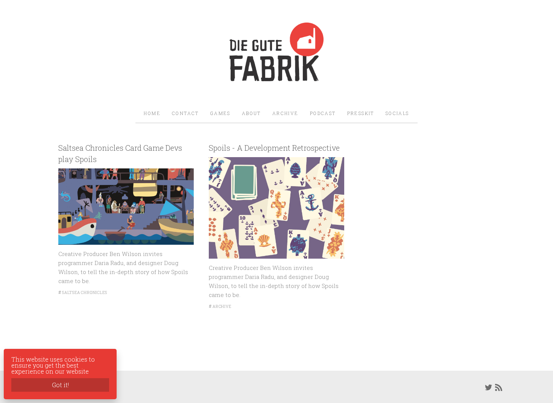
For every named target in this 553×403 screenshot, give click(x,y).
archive (222, 306)
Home (152, 113)
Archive (285, 113)
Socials (397, 113)
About (251, 113)
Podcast (323, 113)
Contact (185, 113)
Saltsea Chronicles (84, 292)
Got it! (60, 385)
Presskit (360, 113)
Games (220, 113)
